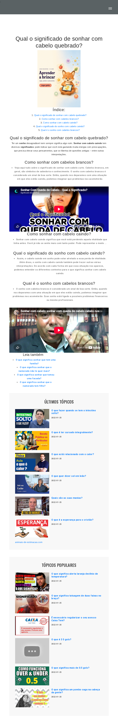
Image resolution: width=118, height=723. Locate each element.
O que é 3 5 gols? (61, 639)
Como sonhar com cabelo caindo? (60, 122)
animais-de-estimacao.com (28, 542)
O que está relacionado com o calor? (72, 454)
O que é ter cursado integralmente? (72, 432)
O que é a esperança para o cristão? (72, 519)
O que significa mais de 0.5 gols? (70, 667)
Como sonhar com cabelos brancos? (60, 119)
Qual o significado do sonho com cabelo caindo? (60, 126)
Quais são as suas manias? (67, 498)
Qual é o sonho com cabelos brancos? (60, 130)
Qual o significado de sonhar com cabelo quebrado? (60, 115)
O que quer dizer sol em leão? (68, 476)
